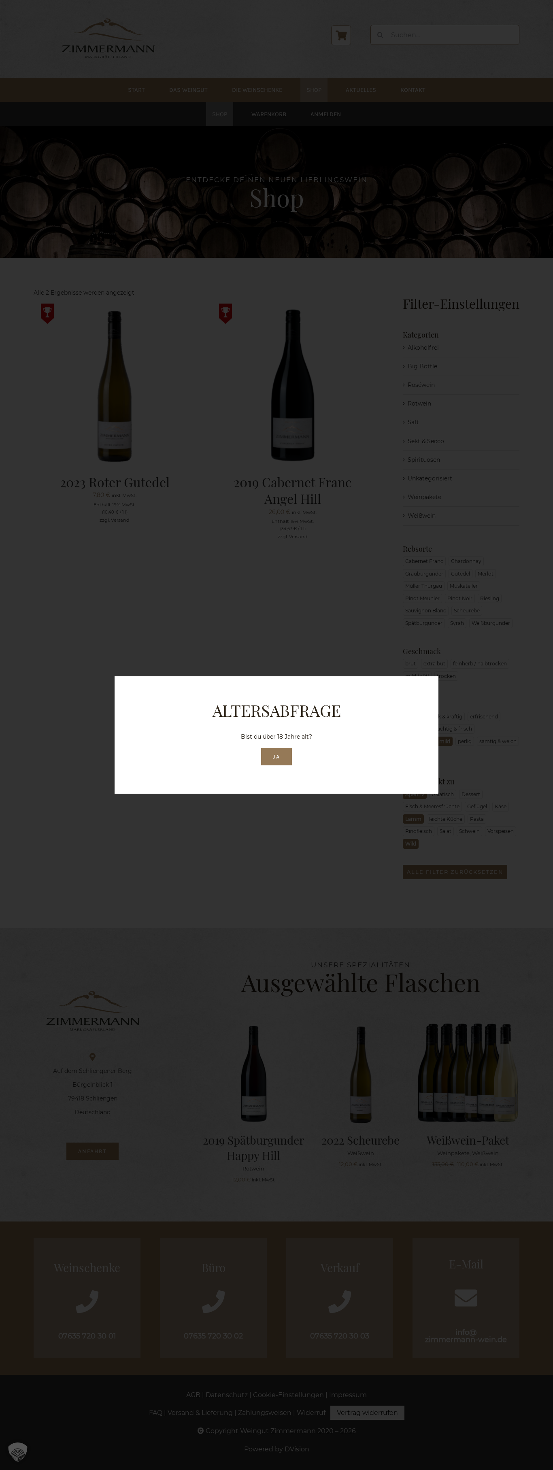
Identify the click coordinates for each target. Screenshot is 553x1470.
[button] (18, 1452)
